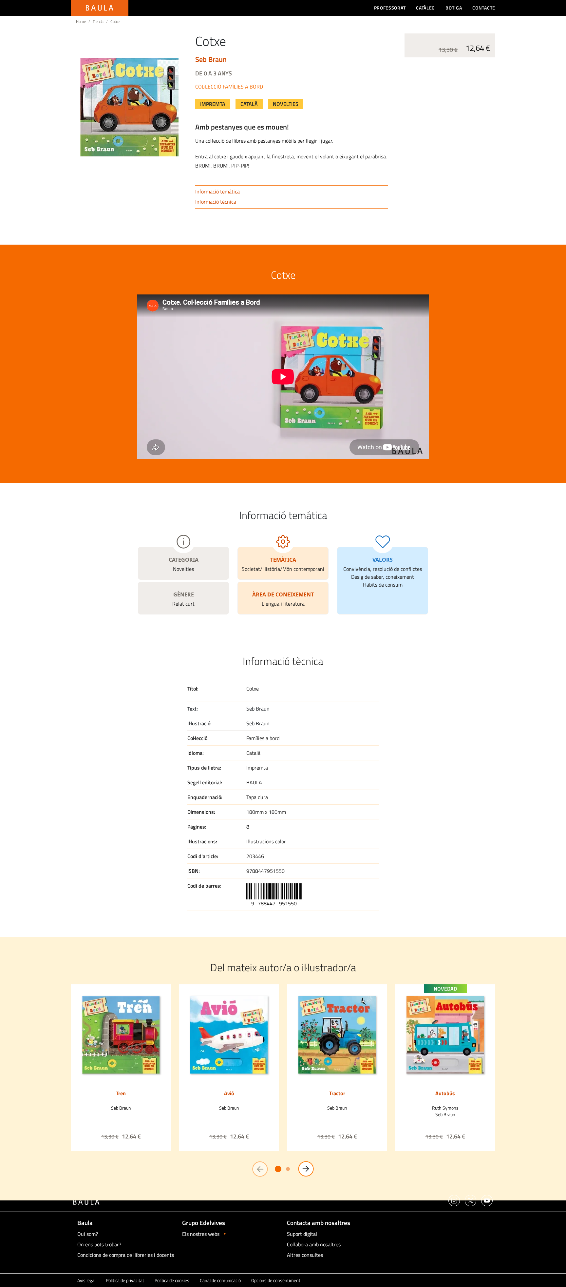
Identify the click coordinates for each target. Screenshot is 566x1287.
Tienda (98, 21)
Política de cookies (172, 1280)
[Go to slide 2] (288, 1169)
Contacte (483, 7)
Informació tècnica (215, 202)
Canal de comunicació (220, 1280)
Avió (229, 1093)
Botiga (453, 7)
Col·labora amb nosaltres (314, 1244)
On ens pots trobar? (99, 1244)
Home (81, 21)
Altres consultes (305, 1255)
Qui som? (87, 1234)
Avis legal (86, 1280)
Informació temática (217, 191)
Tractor (337, 1093)
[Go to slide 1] (278, 1169)
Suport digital (302, 1234)
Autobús (445, 1093)
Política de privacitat (125, 1280)
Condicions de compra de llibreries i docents (125, 1255)
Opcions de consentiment (275, 1280)
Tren (121, 1093)
